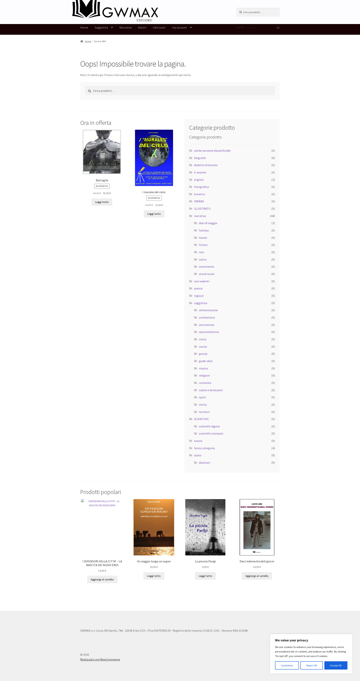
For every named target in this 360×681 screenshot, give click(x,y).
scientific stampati (211, 433)
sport (202, 397)
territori (204, 412)
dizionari (204, 462)
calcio (202, 339)
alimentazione (208, 310)
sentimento (206, 266)
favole (203, 238)
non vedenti (201, 281)
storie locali (206, 274)
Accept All (335, 665)
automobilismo (209, 332)
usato (197, 455)
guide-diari (206, 361)
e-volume (200, 172)
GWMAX (199, 201)
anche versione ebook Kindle (212, 150)
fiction (203, 245)
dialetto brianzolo (206, 165)
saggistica (200, 303)
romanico (205, 383)
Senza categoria (204, 448)
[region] (311, 653)
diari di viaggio (208, 223)
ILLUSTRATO (202, 208)
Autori (142, 27)
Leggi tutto (102, 202)
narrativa (200, 216)
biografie (200, 158)
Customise (287, 665)
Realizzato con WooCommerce (100, 659)
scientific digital (209, 426)
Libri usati (159, 27)
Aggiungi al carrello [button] (102, 579)
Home (84, 27)
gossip (203, 354)
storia (203, 404)
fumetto (199, 194)
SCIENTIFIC (201, 419)
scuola (198, 441)
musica (203, 368)
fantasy (204, 230)
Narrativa (125, 27)
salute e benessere (211, 390)
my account (179, 27)
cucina (203, 346)
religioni (204, 375)
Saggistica (101, 27)
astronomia (206, 325)
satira (202, 259)
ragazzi (199, 296)
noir (201, 252)
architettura (207, 317)
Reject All (311, 665)
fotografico (201, 187)
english (199, 180)
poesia (198, 288)
